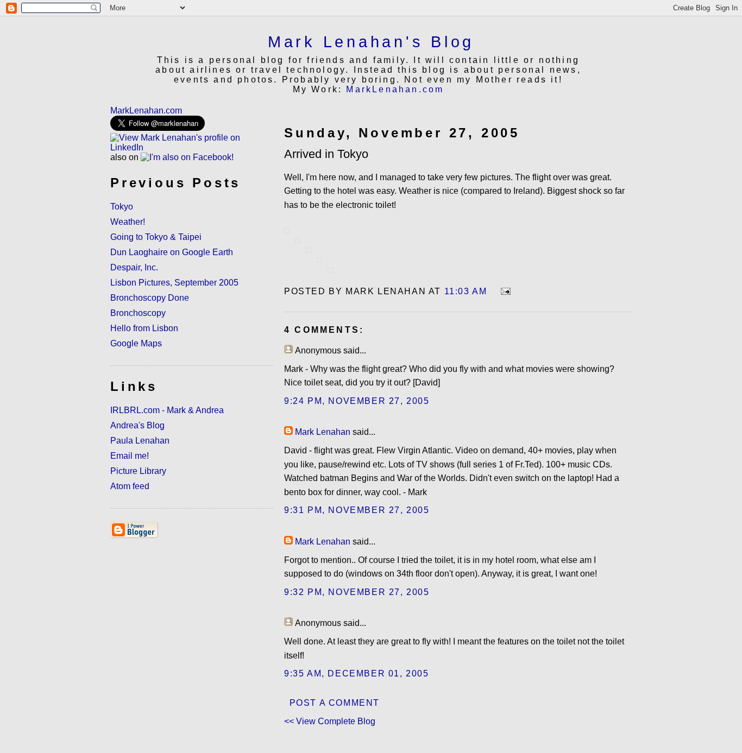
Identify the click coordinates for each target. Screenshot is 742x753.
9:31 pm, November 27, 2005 (357, 510)
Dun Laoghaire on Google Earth (171, 252)
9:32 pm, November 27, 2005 (357, 592)
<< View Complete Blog (329, 721)
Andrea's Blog (137, 425)
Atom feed (129, 486)
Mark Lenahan (322, 431)
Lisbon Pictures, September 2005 (174, 282)
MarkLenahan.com (395, 89)
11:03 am (465, 291)
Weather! (127, 221)
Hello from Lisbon (144, 328)
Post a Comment (335, 702)
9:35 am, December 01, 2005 (356, 673)
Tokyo (121, 206)
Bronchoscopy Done (149, 297)
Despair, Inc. (134, 267)
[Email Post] (503, 291)
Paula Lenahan (139, 440)
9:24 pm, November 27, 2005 (357, 401)
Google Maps (136, 343)
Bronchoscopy (138, 313)
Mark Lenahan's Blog (371, 41)
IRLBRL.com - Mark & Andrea (167, 410)
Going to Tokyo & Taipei (156, 237)
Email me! (129, 455)
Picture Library (138, 471)
